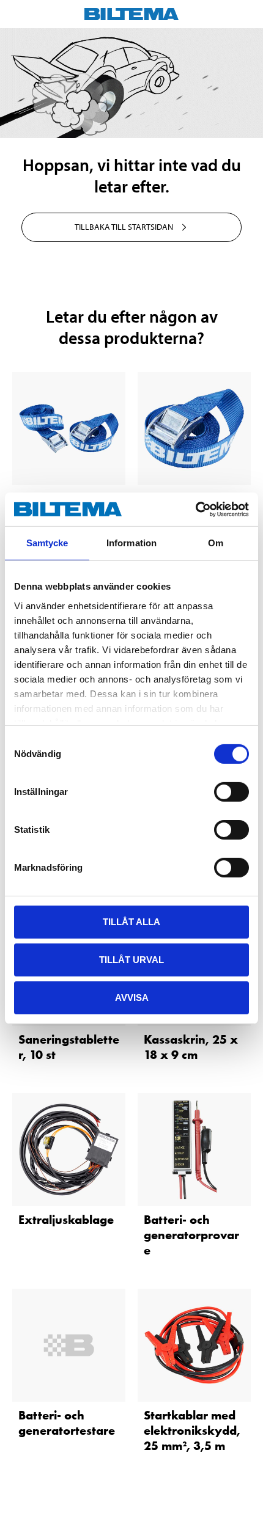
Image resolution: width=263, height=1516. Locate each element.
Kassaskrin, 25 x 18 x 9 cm (191, 1047)
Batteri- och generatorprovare (191, 1235)
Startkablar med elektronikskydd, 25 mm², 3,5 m (192, 1430)
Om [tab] (215, 543)
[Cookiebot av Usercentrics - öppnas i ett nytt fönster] (195, 509)
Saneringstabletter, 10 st (68, 1047)
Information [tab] (131, 543)
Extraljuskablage (66, 1220)
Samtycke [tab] (47, 543)
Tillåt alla (131, 922)
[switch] (231, 792)
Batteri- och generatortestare (66, 1422)
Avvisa (132, 997)
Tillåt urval (131, 959)
